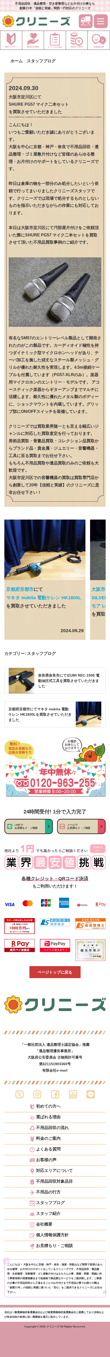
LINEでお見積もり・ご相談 (26, 826)
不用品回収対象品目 (54, 1181)
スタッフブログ (41, 653)
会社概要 (44, 1224)
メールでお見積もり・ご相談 (78, 826)
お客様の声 (46, 1160)
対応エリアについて (54, 1171)
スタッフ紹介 (48, 1213)
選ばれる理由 (48, 1117)
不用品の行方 (48, 1192)
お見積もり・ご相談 (54, 1246)
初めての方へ (48, 1106)
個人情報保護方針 (52, 1235)
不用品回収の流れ (52, 1128)
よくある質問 (48, 1149)
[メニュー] (101, 21)
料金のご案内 (48, 1138)
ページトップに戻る (55, 972)
